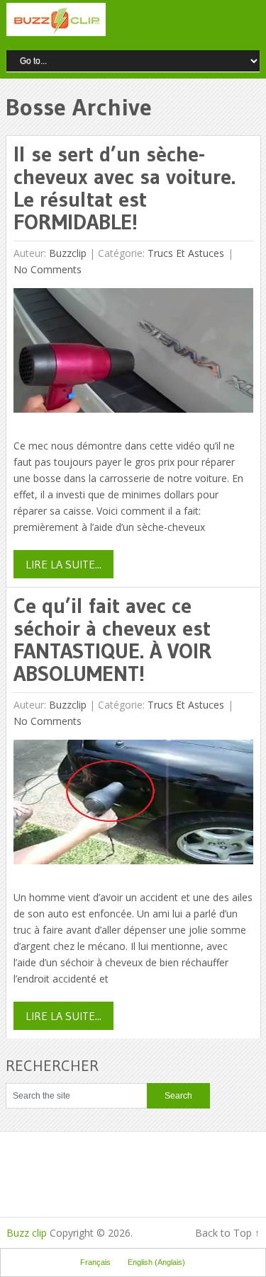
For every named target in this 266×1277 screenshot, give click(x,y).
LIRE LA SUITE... (63, 564)
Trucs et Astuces (186, 253)
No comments (47, 269)
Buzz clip (26, 1232)
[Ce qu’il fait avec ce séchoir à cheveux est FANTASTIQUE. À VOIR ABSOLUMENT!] (133, 805)
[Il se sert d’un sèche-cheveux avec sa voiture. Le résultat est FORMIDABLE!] (133, 353)
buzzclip (68, 253)
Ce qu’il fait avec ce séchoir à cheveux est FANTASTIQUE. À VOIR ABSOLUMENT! (112, 639)
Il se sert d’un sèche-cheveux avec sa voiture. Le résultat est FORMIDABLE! (124, 188)
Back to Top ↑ (227, 1232)
